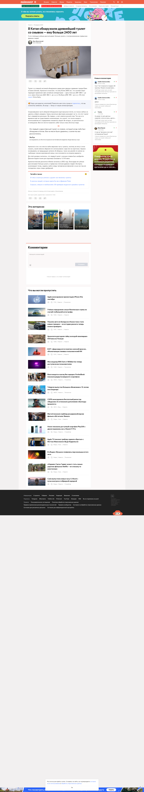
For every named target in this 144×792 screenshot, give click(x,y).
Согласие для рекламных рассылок (34, 507)
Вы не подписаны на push (91, 499)
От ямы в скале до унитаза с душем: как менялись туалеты (50, 178)
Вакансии (67, 495)
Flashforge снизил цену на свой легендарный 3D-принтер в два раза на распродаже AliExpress (105, 91)
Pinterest (59, 499)
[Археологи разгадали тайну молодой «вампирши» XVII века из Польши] (58, 339)
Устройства (68, 380)
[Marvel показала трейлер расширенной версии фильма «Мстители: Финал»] (58, 416)
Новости (60, 302)
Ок (72, 787)
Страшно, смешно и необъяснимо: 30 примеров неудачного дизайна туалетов (57, 185)
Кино (59, 419)
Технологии (67, 302)
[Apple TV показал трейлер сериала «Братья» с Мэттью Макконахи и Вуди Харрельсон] (58, 442)
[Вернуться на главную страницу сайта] (27, 2)
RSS (79, 499)
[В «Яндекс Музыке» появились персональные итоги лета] (58, 454)
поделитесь (76, 103)
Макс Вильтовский (38, 41)
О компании (75, 495)
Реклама (51, 495)
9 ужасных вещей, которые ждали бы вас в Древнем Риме (50, 181)
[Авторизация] (122, 2)
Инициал (73, 499)
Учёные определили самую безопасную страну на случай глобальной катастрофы (105, 106)
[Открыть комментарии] (51, 302)
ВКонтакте (42, 499)
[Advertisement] (58, 237)
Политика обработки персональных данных (65, 502)
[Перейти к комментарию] (105, 88)
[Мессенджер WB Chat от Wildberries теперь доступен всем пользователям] (58, 364)
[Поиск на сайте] (114, 2)
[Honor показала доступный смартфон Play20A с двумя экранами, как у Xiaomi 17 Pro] (58, 429)
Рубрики (44, 495)
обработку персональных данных (71, 783)
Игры (59, 407)
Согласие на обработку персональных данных (87, 505)
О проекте (37, 495)
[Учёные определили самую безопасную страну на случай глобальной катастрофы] (58, 312)
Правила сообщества (64, 505)
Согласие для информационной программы (60, 507)
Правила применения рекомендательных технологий (40, 505)
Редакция (59, 495)
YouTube (66, 499)
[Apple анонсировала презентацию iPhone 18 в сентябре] (58, 299)
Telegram (34, 499)
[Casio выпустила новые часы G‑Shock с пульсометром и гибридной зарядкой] (58, 481)
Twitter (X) (51, 499)
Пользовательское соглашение (40, 502)
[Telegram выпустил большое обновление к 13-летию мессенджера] (58, 389)
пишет (30, 97)
